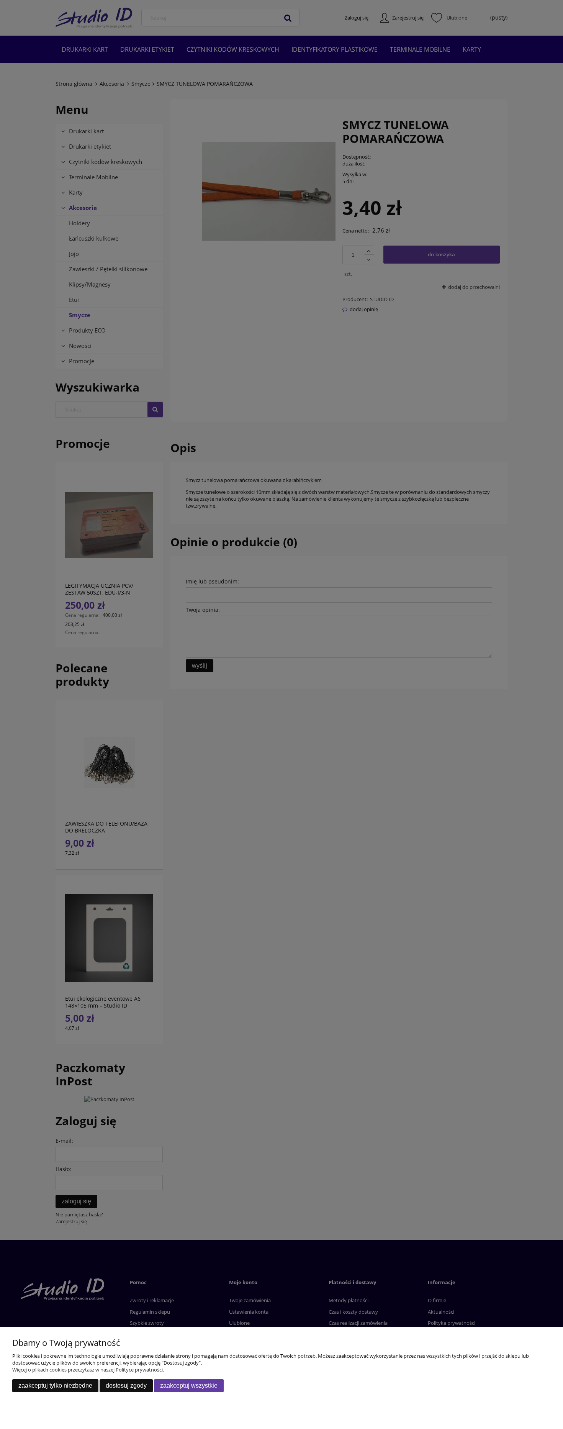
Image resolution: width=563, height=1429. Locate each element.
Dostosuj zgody (126, 1385)
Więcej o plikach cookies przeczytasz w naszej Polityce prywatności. (88, 1369)
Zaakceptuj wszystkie (189, 1385)
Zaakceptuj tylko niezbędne (55, 1385)
